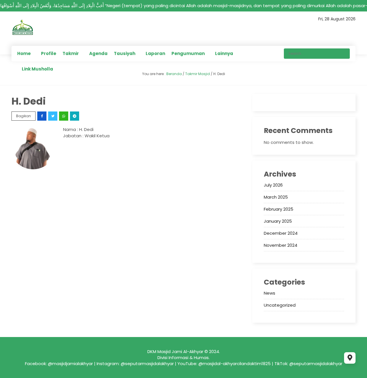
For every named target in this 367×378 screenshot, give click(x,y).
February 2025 (278, 209)
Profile (48, 53)
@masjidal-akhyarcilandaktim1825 (234, 364)
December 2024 (281, 233)
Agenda (98, 53)
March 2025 (276, 197)
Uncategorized (280, 305)
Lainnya (224, 53)
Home (24, 53)
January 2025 (278, 221)
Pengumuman (188, 53)
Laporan (155, 53)
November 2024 (280, 245)
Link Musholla (37, 69)
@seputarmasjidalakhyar (147, 364)
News (269, 293)
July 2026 (273, 185)
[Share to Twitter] (53, 115)
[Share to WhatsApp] (64, 115)
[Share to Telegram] (75, 115)
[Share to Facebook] (42, 115)
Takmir (71, 53)
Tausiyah (124, 53)
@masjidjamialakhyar (70, 364)
